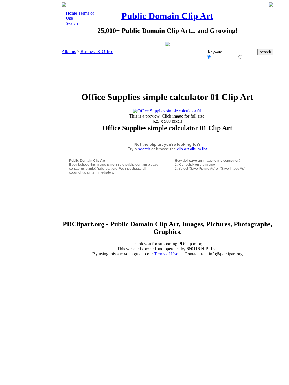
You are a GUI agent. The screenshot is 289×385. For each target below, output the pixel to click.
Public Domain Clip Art (167, 16)
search (144, 149)
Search (72, 23)
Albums (69, 51)
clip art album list (192, 149)
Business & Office (96, 51)
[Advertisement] (38, 86)
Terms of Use (166, 253)
